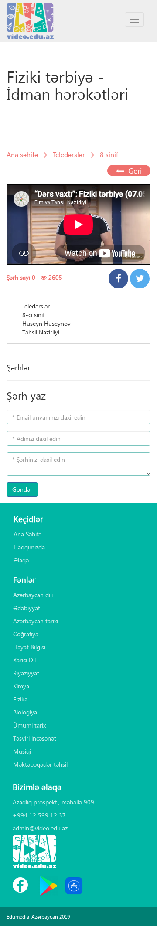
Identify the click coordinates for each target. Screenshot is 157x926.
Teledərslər (69, 154)
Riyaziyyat (26, 673)
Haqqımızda (29, 547)
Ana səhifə (22, 154)
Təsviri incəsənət (34, 738)
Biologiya (25, 712)
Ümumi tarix (29, 725)
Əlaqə (21, 560)
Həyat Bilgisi (29, 647)
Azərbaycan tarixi (35, 621)
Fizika (20, 699)
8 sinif (109, 154)
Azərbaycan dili (33, 595)
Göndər (22, 489)
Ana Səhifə (27, 534)
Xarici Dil (24, 660)
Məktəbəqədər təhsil (40, 764)
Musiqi (22, 751)
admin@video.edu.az (40, 828)
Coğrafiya (25, 634)
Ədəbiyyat (26, 608)
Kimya (21, 686)
